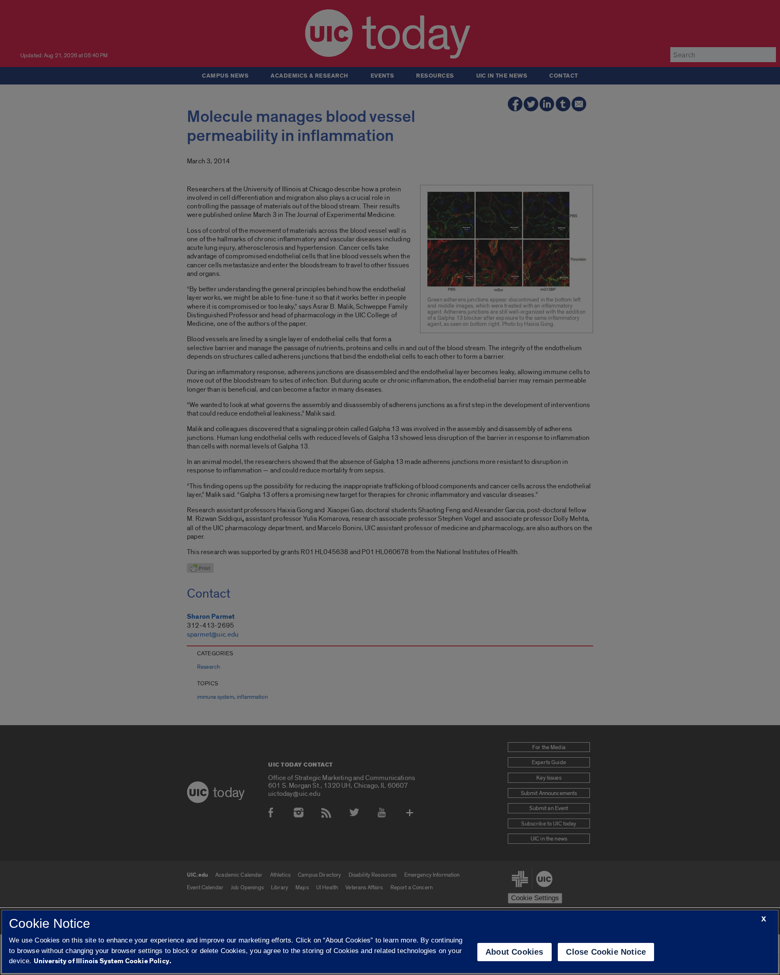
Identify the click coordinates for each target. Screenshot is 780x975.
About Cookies (514, 951)
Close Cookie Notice (606, 951)
